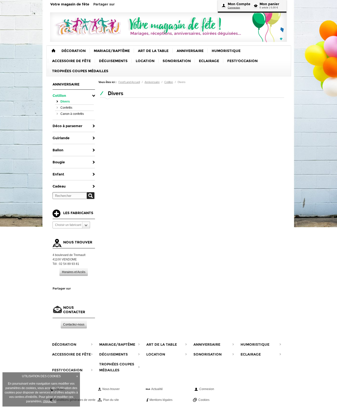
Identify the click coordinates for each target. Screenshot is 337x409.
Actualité (157, 389)
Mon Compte (239, 4)
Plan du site (111, 400)
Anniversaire (152, 82)
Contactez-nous (73, 324)
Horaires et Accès (73, 272)
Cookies (203, 400)
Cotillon (168, 82)
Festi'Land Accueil (129, 82)
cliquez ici (49, 401)
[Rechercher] (90, 195)
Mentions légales (161, 400)
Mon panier (269, 4)
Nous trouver (111, 389)
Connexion (234, 7)
